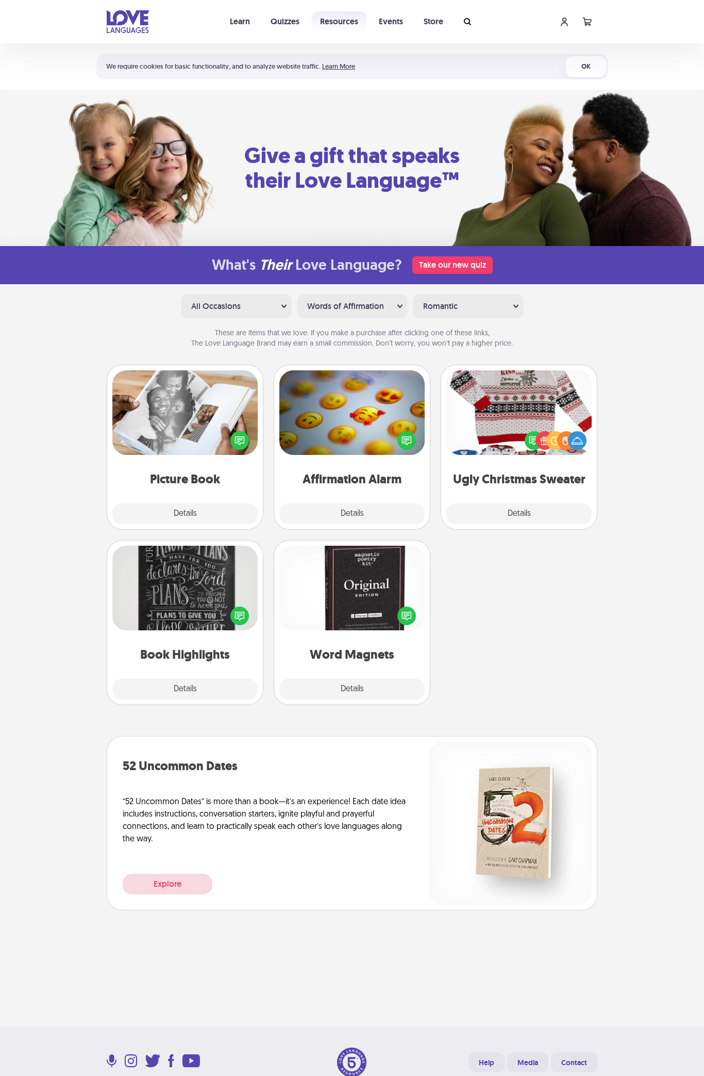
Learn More (338, 66)
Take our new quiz (452, 264)
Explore (167, 883)
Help (486, 1062)
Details (185, 514)
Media (527, 1062)
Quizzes (285, 21)
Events (391, 21)
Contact (574, 1062)
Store (433, 21)
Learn (240, 21)
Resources (339, 21)
